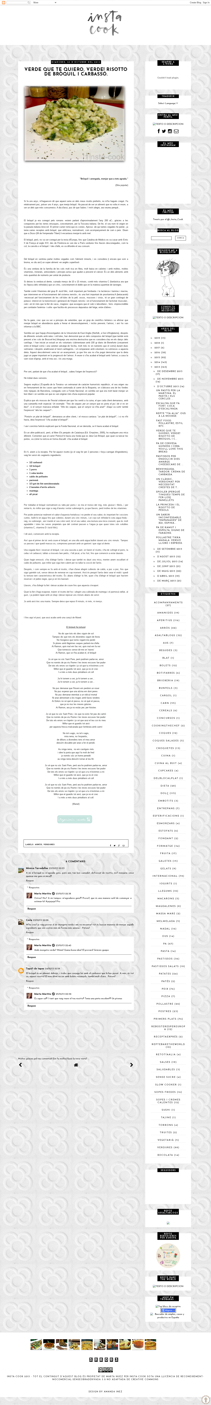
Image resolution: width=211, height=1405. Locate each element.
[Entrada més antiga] (131, 1066)
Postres (164, 1011)
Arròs (38, 845)
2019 (157, 338)
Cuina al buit (166, 763)
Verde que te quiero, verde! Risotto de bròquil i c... (168, 435)
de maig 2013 (166, 571)
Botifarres (166, 673)
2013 (157, 367)
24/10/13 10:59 (52, 969)
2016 (157, 352)
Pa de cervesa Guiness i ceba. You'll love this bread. (169, 447)
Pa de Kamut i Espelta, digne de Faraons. (170, 530)
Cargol (166, 695)
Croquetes (165, 748)
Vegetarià (166, 1140)
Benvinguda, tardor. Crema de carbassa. (170, 472)
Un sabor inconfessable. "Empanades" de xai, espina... (169, 519)
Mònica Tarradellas (37, 868)
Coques (165, 733)
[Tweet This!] (115, 846)
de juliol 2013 (167, 561)
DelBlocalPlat (166, 778)
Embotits (165, 801)
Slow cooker (166, 1085)
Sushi (166, 1110)
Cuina (166, 756)
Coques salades (166, 741)
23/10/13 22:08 (40, 920)
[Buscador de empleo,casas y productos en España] (168, 1316)
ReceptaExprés (166, 1037)
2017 (157, 348)
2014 (157, 362)
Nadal (165, 929)
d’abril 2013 (165, 576)
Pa (165, 944)
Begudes (165, 650)
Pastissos (165, 959)
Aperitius (164, 620)
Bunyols (166, 688)
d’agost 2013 (166, 556)
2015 (157, 357)
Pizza (165, 996)
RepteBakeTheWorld (168, 1044)
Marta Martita (42, 894)
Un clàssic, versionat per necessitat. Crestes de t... (168, 483)
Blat (166, 658)
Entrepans (166, 808)
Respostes (34, 887)
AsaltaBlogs (165, 635)
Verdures (49, 845)
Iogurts (166, 883)
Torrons (166, 1125)
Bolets (165, 665)
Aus (166, 643)
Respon (30, 881)
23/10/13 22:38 (63, 894)
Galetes (165, 861)
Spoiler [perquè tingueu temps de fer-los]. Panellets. (170, 496)
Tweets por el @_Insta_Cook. (168, 219)
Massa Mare (165, 913)
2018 (157, 343)
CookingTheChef (166, 726)
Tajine (166, 1117)
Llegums (165, 891)
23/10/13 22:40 (63, 945)
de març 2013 (166, 581)
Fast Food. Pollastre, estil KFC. (169, 423)
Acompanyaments (168, 602)
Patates (165, 974)
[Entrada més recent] (20, 1066)
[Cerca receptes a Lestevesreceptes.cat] (168, 1306)
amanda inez (113, 1392)
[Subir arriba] (205, 1399)
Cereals (165, 710)
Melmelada (166, 921)
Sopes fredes (165, 1092)
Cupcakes (165, 771)
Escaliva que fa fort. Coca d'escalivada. (168, 406)
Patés (165, 981)
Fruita (165, 853)
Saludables (166, 1069)
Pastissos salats (165, 966)
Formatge (165, 846)
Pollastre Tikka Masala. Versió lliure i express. (169, 540)
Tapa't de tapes (35, 969)
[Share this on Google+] (119, 846)
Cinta (29, 920)
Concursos (166, 718)
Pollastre (164, 1004)
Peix (165, 989)
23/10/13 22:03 (56, 868)
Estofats (166, 831)
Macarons (165, 898)
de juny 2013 (166, 566)
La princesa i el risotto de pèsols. (168, 508)
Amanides (165, 613)
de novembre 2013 (170, 379)
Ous (165, 936)
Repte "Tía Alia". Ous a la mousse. (171, 415)
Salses (165, 1062)
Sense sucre (166, 1077)
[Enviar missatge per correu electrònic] (124, 846)
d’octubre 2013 (168, 386)
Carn (165, 703)
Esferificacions (166, 816)
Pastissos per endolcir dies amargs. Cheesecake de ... (169, 460)
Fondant (165, 838)
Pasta (165, 951)
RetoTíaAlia (166, 1054)
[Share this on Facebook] (110, 846)
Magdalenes (166, 906)
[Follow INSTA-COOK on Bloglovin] (168, 277)
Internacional (165, 876)
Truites (166, 1132)
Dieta (165, 786)
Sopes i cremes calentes (168, 1101)
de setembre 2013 (169, 549)
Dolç (165, 793)
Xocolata (165, 1155)
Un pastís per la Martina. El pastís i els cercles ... (168, 394)
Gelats (165, 868)
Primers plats (165, 1019)
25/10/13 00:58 (63, 994)
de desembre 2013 (169, 371)
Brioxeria (165, 680)
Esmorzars (166, 823)
